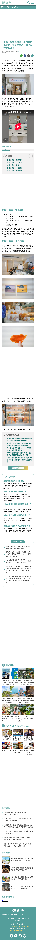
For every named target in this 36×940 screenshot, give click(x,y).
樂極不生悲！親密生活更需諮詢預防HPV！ (18, 738)
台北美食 (15, 7)
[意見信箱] (20, 936)
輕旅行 (7, 2)
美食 (8, 7)
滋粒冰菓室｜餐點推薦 (14, 170)
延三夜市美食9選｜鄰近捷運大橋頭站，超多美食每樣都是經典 (7, 738)
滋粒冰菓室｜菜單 (13, 165)
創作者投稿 (5, 914)
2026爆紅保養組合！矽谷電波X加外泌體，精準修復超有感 (16, 561)
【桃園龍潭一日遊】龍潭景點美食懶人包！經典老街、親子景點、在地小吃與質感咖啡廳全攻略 (18, 826)
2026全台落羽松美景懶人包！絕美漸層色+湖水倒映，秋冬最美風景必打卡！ (18, 547)
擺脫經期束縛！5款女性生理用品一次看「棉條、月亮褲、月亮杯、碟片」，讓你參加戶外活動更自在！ (19, 554)
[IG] (16, 936)
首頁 (2, 7)
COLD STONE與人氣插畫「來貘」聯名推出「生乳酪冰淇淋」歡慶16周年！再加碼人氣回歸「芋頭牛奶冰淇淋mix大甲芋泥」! (18, 579)
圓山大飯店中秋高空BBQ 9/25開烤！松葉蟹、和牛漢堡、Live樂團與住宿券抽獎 (18, 845)
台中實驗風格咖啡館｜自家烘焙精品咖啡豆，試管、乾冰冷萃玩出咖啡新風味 (18, 838)
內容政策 (22, 914)
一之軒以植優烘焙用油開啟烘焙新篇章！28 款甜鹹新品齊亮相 (19, 832)
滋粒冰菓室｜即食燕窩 (14, 168)
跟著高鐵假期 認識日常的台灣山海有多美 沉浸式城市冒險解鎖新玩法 (19, 819)
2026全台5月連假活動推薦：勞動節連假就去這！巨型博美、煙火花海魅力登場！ (19, 460)
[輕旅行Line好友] (24, 936)
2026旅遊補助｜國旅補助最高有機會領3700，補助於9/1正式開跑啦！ (18, 813)
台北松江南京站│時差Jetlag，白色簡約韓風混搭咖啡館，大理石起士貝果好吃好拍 (29, 752)
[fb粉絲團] (11, 936)
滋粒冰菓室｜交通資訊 (14, 160)
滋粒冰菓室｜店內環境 (14, 162)
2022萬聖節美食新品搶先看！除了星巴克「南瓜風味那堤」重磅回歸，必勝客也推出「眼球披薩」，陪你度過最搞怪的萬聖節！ (18, 569)
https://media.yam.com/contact (18, 930)
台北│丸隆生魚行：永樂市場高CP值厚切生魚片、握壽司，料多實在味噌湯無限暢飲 (7, 752)
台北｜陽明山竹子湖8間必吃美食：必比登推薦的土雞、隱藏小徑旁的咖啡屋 (18, 752)
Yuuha (20, 52)
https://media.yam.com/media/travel (18, 926)
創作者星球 (14, 914)
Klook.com (6, 150)
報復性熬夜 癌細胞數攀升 (29, 738)
